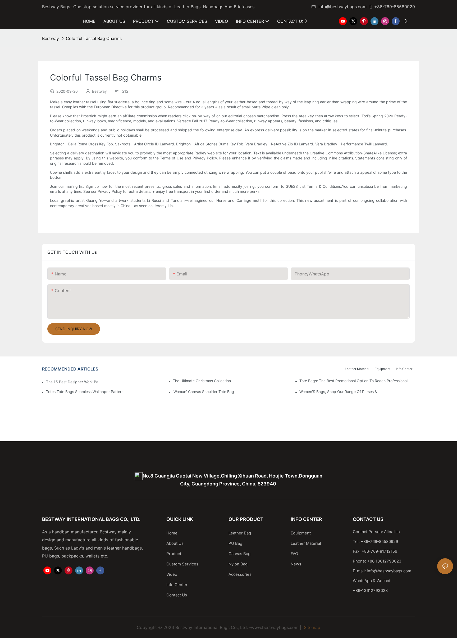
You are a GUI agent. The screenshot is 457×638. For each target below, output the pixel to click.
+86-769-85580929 (394, 6)
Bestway (50, 38)
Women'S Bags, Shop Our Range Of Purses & (338, 391)
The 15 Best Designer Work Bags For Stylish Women (74, 382)
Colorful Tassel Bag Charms (94, 38)
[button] (305, 21)
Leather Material (357, 369)
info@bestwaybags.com (342, 6)
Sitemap (311, 627)
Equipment (382, 369)
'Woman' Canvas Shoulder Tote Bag (203, 391)
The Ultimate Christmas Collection (202, 380)
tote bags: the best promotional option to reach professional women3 (357, 380)
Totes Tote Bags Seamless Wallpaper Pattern (85, 391)
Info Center (404, 369)
